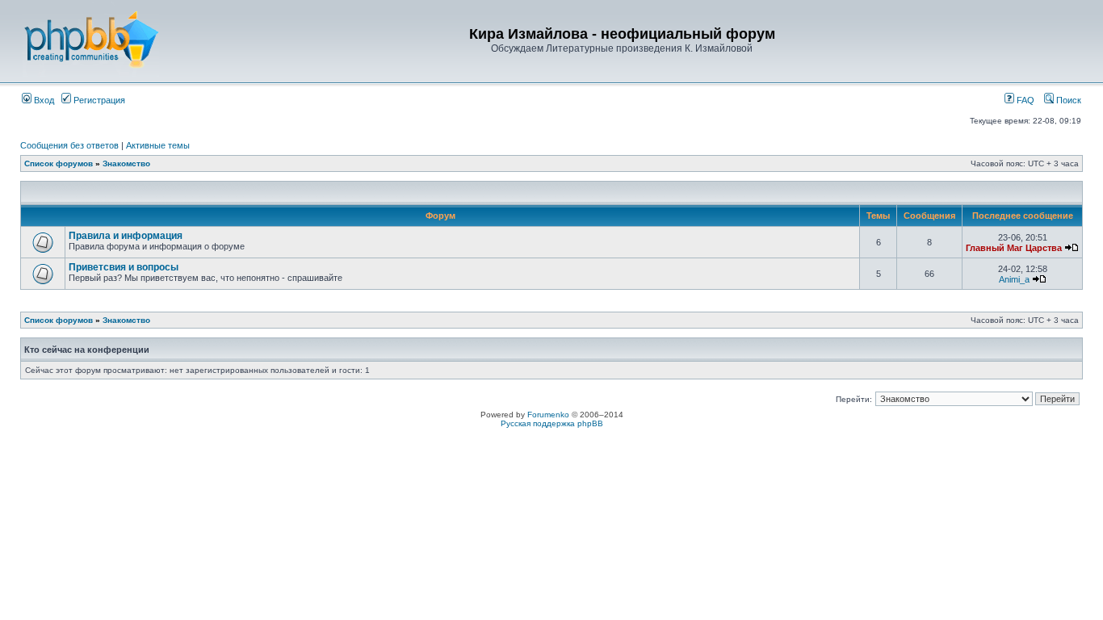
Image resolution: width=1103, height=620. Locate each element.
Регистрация (98, 100)
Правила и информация (125, 235)
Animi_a (1014, 279)
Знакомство (126, 163)
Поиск (1067, 100)
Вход (42, 100)
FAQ (1024, 100)
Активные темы (158, 145)
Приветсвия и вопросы (123, 267)
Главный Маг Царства (1014, 248)
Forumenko (548, 414)
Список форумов (58, 163)
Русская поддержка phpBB (552, 423)
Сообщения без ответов (69, 145)
